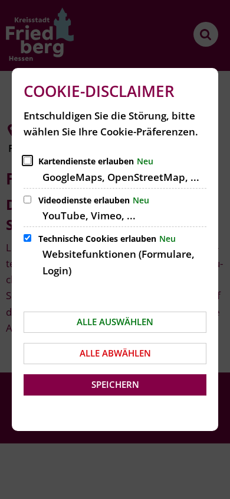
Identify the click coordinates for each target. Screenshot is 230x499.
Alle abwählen (115, 353)
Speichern (115, 384)
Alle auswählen (115, 322)
